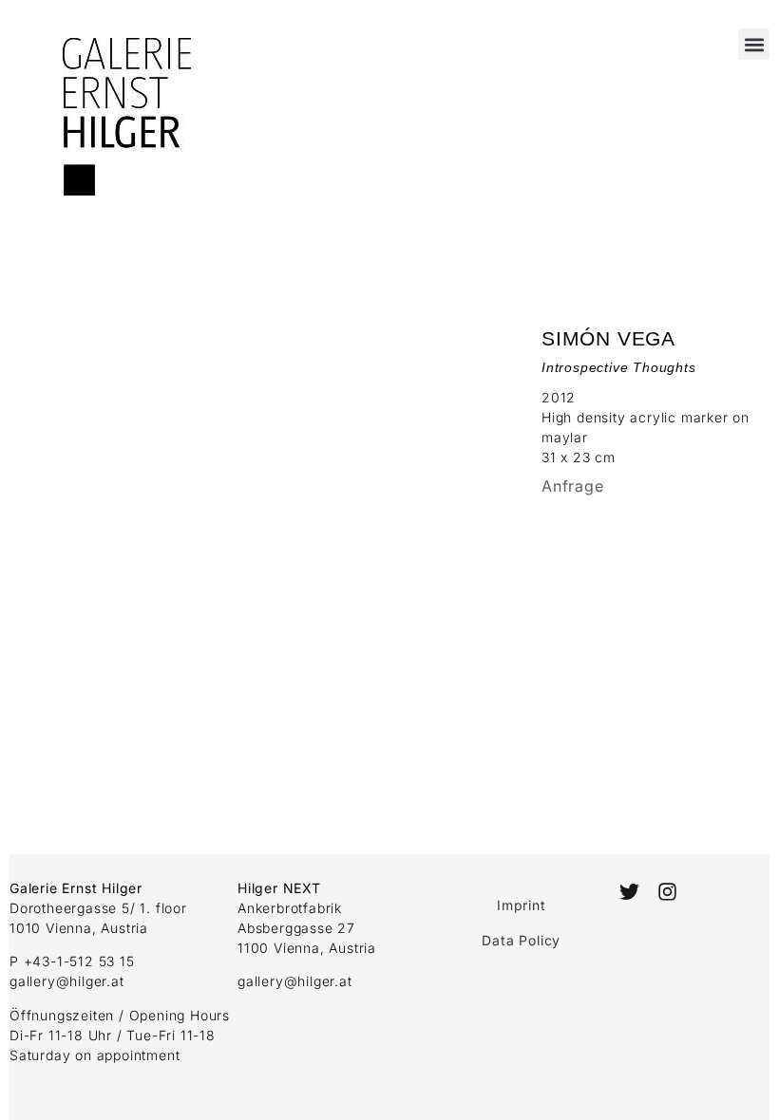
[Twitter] (629, 891)
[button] (754, 44)
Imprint (521, 905)
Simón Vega (608, 338)
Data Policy (521, 940)
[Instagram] (667, 891)
